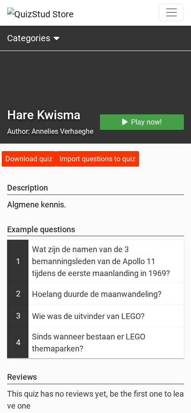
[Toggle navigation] (171, 12)
